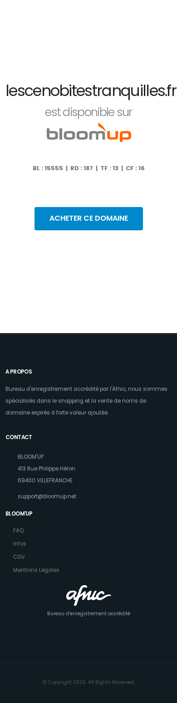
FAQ (18, 530)
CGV (19, 557)
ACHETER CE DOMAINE (88, 218)
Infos (19, 543)
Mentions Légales (36, 570)
